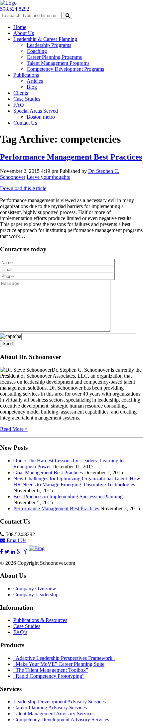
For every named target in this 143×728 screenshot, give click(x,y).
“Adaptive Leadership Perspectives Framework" (64, 658)
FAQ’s (20, 632)
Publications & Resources (40, 620)
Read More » (14, 429)
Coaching (37, 51)
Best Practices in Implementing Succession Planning (68, 496)
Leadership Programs (49, 45)
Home (19, 27)
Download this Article (23, 188)
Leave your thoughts (48, 177)
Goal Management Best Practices (48, 472)
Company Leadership (36, 594)
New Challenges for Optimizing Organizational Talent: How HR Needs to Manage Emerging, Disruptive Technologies (76, 481)
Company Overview (34, 588)
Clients (20, 93)
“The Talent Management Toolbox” (50, 670)
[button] (67, 15)
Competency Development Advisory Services (61, 719)
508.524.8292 (14, 9)
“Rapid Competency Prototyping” (48, 676)
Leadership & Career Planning (45, 39)
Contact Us (25, 123)
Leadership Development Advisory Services (59, 701)
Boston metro (41, 117)
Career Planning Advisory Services (50, 707)
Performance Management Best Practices (71, 157)
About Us (23, 33)
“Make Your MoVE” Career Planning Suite (58, 664)
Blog (32, 87)
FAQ (18, 105)
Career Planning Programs (54, 57)
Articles (35, 81)
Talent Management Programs (58, 63)
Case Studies (26, 99)
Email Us (15, 540)
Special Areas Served (35, 111)
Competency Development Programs (65, 69)
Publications (26, 75)
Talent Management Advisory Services (53, 713)
